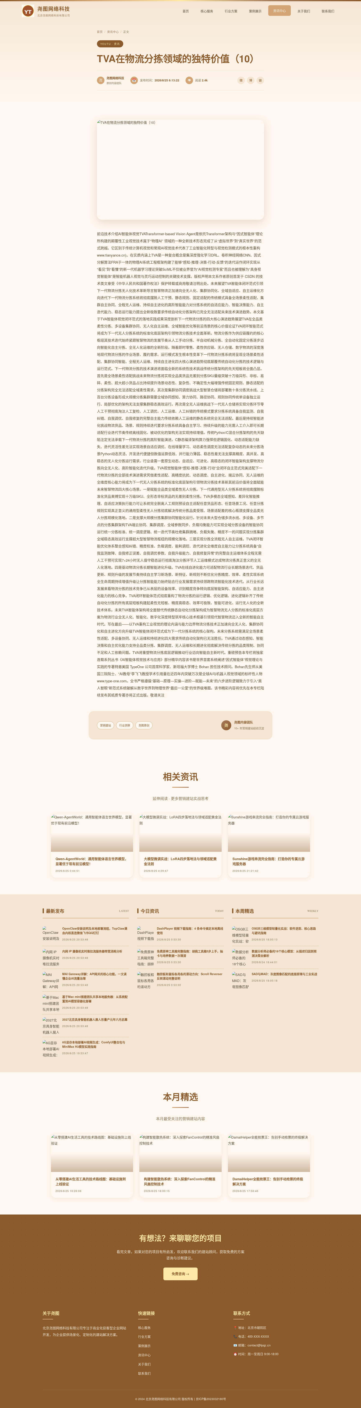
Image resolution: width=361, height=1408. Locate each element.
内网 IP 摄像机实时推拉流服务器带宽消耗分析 (92, 951)
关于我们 (303, 11)
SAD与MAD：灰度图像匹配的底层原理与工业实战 (284, 974)
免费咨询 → (180, 1273)
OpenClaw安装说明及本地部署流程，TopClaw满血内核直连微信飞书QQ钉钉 (94, 930)
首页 (186, 11)
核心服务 (207, 11)
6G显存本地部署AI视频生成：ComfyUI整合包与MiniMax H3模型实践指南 (93, 1044)
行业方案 (231, 11)
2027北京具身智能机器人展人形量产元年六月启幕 (94, 1019)
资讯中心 (279, 10)
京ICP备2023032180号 (211, 1399)
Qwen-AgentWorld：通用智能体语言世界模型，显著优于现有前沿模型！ (92, 861)
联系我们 (328, 11)
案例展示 (255, 11)
